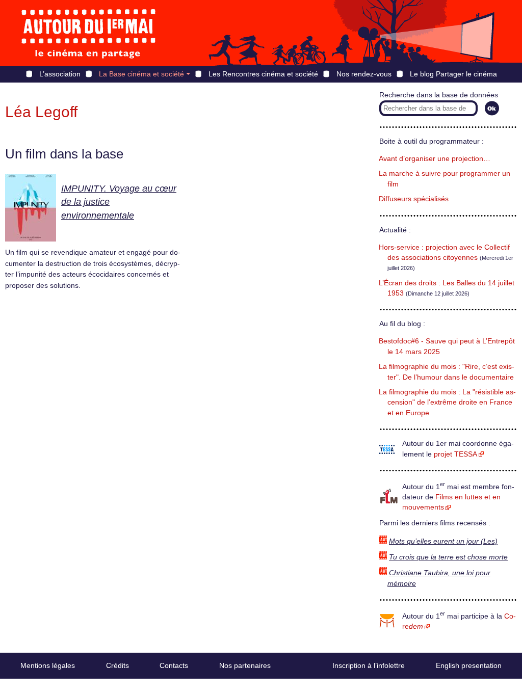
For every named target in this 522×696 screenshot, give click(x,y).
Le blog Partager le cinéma (453, 74)
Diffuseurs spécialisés (414, 199)
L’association (60, 74)
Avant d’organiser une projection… (434, 159)
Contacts (174, 665)
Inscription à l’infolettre (368, 665)
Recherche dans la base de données (438, 95)
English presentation (469, 665)
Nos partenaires (245, 665)
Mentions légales (47, 665)
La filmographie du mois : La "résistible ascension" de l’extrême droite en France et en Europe (447, 402)
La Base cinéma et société (141, 74)
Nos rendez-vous (364, 74)
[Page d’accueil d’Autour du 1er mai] (89, 33)
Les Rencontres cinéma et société (263, 74)
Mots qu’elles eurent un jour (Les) (443, 541)
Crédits (117, 665)
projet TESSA (455, 454)
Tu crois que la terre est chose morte (448, 557)
